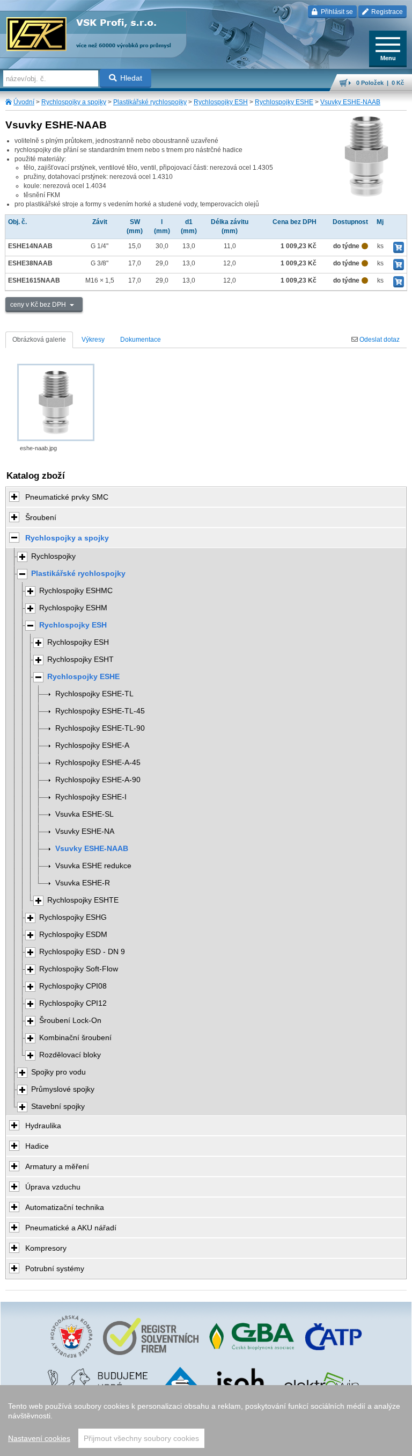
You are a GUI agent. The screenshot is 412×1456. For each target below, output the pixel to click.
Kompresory (46, 1248)
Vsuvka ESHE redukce (93, 866)
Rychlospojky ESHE (284, 102)
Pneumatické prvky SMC (66, 497)
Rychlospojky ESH (221, 102)
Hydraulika (43, 1125)
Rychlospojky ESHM (73, 608)
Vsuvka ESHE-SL (84, 814)
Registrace (386, 12)
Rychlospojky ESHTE (83, 900)
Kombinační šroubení (75, 1038)
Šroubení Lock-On (70, 1021)
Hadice (37, 1146)
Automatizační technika (64, 1207)
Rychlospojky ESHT (80, 659)
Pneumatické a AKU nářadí (70, 1227)
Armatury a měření (57, 1166)
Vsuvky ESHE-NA (84, 831)
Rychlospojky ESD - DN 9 (82, 952)
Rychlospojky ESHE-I (91, 797)
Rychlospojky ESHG (73, 917)
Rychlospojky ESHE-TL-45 (100, 711)
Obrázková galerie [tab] (39, 339)
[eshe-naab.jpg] (55, 402)
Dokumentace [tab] (140, 339)
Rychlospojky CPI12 (73, 1003)
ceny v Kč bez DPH (39, 304)
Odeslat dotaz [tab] (379, 339)
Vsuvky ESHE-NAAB (350, 102)
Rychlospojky (53, 556)
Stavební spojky (58, 1106)
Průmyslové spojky (62, 1089)
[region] (206, 1420)
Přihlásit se (336, 12)
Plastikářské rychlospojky (150, 102)
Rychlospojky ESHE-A (92, 745)
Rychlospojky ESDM (73, 935)
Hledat (131, 78)
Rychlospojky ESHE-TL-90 (100, 728)
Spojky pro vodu (58, 1072)
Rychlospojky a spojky (73, 102)
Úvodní (23, 102)
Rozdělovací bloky (70, 1055)
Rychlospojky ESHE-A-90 (98, 780)
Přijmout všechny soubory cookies (141, 1438)
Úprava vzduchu (52, 1187)
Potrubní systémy (54, 1268)
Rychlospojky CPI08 (73, 986)
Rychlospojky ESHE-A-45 (98, 763)
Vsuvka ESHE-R (82, 883)
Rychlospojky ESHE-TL (94, 694)
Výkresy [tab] (93, 339)
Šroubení (40, 517)
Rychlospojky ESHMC (76, 591)
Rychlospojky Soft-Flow (78, 969)
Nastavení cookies (39, 1438)
